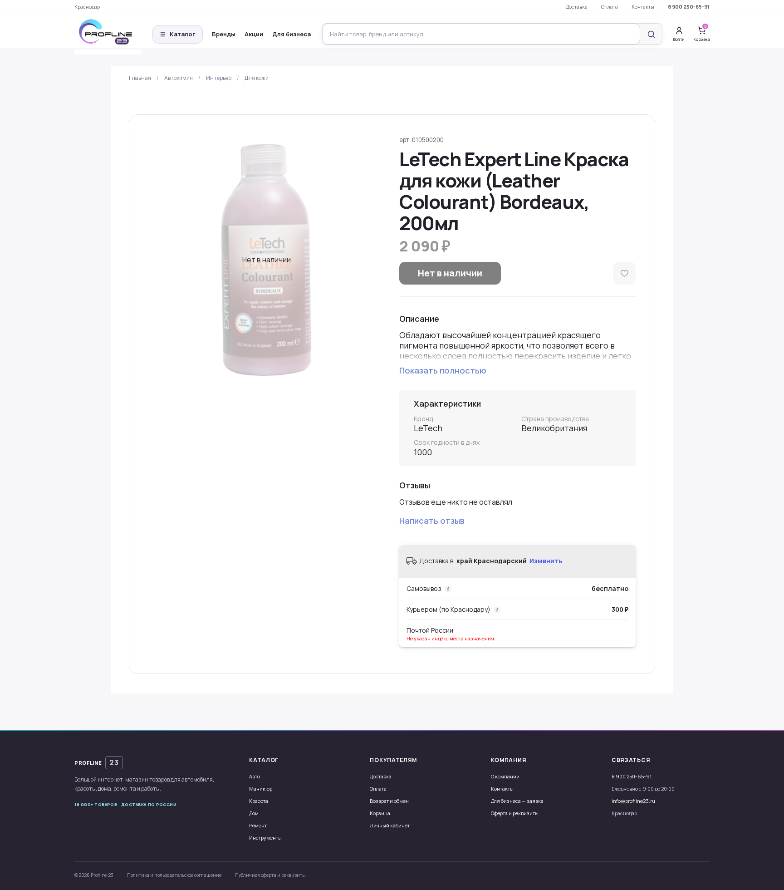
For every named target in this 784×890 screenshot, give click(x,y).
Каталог (177, 34)
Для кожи (257, 78)
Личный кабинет (390, 825)
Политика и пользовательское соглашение (174, 875)
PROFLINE (96, 762)
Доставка (577, 6)
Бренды (223, 34)
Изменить (545, 560)
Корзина (380, 813)
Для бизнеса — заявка (517, 800)
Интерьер (218, 78)
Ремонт (258, 825)
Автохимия (178, 78)
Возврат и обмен (389, 800)
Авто (254, 776)
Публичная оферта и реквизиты (270, 875)
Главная (140, 78)
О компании (505, 776)
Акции (254, 34)
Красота (258, 800)
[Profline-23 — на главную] (108, 34)
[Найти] (651, 34)
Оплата (609, 6)
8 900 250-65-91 (689, 6)
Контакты (643, 6)
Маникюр (260, 788)
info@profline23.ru (633, 800)
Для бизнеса (291, 34)
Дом (254, 813)
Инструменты (265, 837)
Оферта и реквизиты (515, 813)
